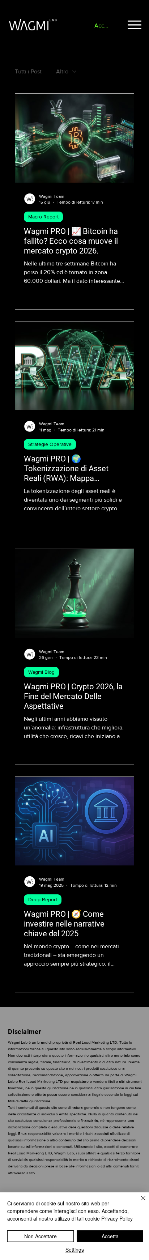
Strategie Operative (50, 444)
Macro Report (43, 217)
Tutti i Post (28, 71)
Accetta (110, 1236)
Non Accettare (40, 1236)
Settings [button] (74, 1249)
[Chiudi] (139, 1202)
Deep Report (42, 899)
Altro (62, 71)
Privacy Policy (117, 1218)
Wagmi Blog (41, 672)
